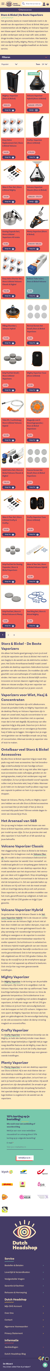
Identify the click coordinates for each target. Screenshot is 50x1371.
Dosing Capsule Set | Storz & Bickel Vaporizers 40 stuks (11, 234)
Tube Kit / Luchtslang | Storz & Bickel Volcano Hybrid (12, 423)
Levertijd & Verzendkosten (24, 1272)
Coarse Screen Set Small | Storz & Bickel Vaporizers (36, 473)
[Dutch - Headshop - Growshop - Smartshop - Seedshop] (13, 3)
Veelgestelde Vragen (24, 1279)
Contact (24, 1319)
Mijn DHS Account (24, 1306)
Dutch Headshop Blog (24, 1354)
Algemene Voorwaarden (24, 1326)
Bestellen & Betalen (24, 1265)
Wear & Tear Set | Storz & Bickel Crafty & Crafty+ (12, 520)
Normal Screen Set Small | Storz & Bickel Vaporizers (36, 329)
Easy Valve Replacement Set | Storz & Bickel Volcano (12, 143)
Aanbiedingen (24, 1347)
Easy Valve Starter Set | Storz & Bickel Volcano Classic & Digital (12, 281)
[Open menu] (3, 4)
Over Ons (24, 1313)
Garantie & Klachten (24, 1285)
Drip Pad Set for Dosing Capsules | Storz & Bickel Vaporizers (12, 567)
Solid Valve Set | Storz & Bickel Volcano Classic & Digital (12, 473)
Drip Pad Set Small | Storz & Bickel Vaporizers (10, 376)
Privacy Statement (24, 1333)
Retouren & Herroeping (24, 1292)
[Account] (44, 4)
